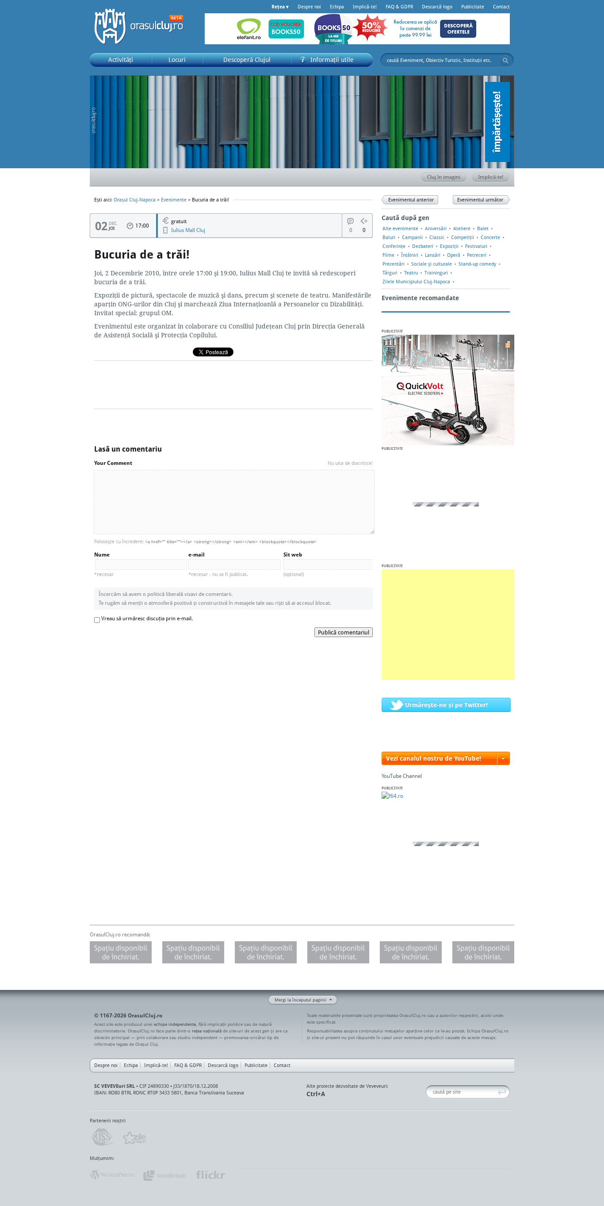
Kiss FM (101, 1137)
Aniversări (436, 228)
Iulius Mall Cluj (188, 230)
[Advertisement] (448, 624)
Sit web (293, 564)
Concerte (490, 237)
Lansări (432, 255)
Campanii (412, 237)
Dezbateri (422, 246)
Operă (453, 255)
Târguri (390, 273)
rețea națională (207, 1030)
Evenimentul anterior (411, 200)
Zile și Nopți (134, 1137)
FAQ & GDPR (399, 7)
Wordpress (112, 1175)
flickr (210, 1175)
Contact (501, 7)
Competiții (462, 237)
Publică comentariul (343, 632)
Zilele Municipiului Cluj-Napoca (416, 281)
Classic (436, 237)
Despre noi (309, 7)
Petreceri (476, 255)
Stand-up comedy (477, 264)
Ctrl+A (315, 1094)
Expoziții (449, 246)
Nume (104, 564)
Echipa (337, 7)
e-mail (218, 564)
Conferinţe (393, 246)
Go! (505, 60)
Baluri (388, 237)
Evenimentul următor (480, 200)
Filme (388, 255)
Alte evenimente (400, 228)
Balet (483, 228)
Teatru (411, 273)
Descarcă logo (437, 7)
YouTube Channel (402, 776)
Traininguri (436, 273)
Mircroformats (164, 1175)
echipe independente (175, 1024)
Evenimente (174, 200)
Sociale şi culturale (431, 264)
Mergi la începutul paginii (300, 999)
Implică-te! (365, 7)
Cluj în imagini (443, 177)
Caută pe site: (429, 1092)
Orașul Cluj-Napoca (142, 26)
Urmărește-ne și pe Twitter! (446, 704)
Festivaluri (476, 246)
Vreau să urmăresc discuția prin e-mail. (147, 618)
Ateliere (461, 228)
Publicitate (472, 7)
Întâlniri (409, 255)
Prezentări (393, 264)
